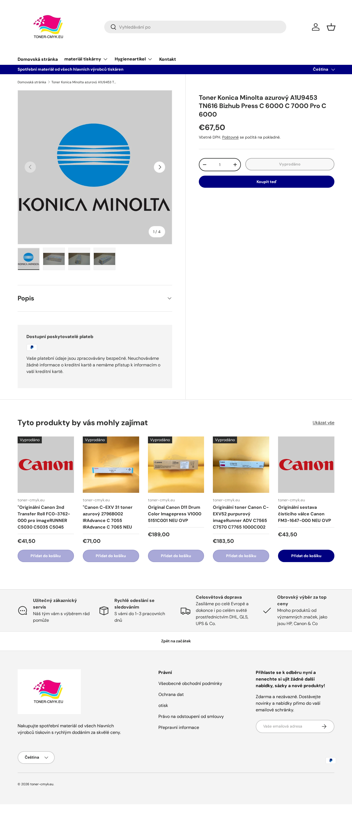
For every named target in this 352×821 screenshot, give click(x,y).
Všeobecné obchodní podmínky (190, 683)
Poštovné (230, 137)
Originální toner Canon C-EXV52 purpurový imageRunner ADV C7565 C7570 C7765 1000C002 (241, 517)
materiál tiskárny (82, 59)
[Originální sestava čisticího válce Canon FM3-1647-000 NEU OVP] (306, 464)
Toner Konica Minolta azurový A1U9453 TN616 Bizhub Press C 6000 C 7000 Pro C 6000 (84, 82)
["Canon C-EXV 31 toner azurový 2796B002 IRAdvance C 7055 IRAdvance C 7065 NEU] (111, 464)
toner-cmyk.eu (41, 784)
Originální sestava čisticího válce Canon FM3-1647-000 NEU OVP (304, 513)
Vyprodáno (290, 164)
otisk (163, 705)
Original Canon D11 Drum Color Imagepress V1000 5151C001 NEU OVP (174, 513)
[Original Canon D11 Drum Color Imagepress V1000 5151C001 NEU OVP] (176, 464)
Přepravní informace (178, 727)
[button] (331, 27)
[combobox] (195, 27)
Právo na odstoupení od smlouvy (191, 716)
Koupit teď (267, 181)
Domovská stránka (38, 59)
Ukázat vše (323, 422)
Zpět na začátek (176, 640)
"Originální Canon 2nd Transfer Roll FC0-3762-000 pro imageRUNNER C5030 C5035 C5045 (44, 517)
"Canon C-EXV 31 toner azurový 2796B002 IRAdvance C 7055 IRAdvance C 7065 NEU (108, 517)
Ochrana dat (171, 694)
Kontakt (167, 59)
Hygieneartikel (130, 59)
